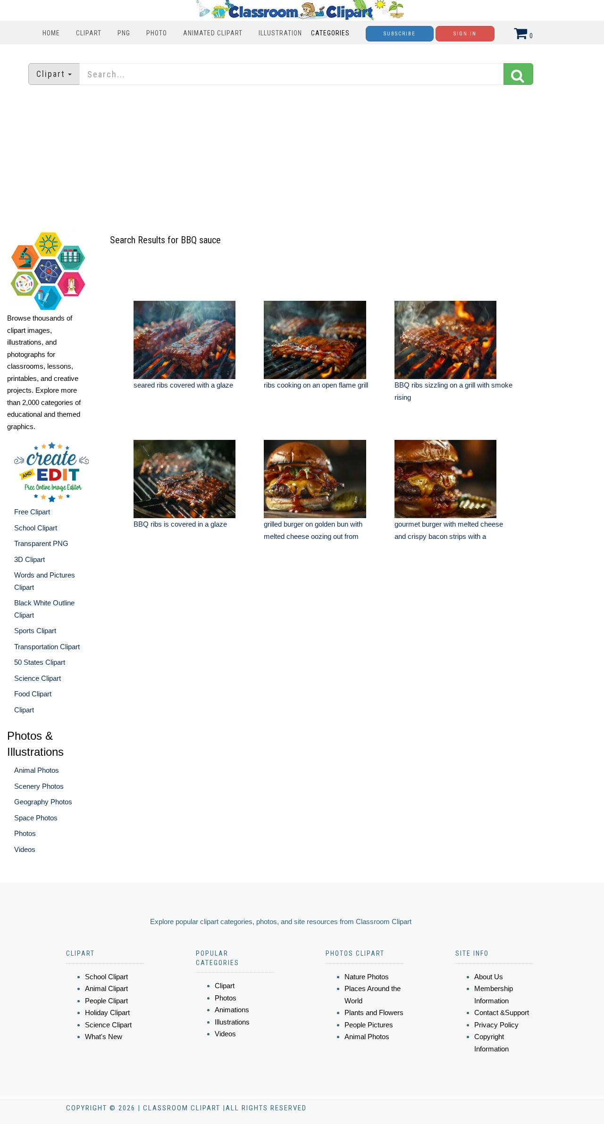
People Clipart (106, 1001)
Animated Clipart (213, 33)
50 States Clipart (39, 662)
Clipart (88, 33)
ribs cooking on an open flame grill (316, 385)
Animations (232, 1010)
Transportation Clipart (47, 647)
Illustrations (232, 1022)
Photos (25, 833)
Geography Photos (43, 802)
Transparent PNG (41, 543)
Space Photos (36, 818)
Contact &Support (501, 1012)
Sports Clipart (35, 631)
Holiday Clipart (107, 1012)
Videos (24, 849)
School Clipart (35, 528)
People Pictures (368, 1025)
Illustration (280, 33)
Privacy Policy (496, 1025)
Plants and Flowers (373, 1012)
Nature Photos (366, 977)
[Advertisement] (302, 158)
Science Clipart (37, 678)
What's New (103, 1037)
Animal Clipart (106, 988)
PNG (123, 33)
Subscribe (400, 34)
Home (51, 33)
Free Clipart (32, 512)
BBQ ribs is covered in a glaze (180, 524)
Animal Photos (36, 770)
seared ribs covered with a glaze (183, 385)
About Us (488, 977)
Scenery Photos (39, 786)
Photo (156, 33)
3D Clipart (29, 559)
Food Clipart (32, 694)
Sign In (465, 34)
